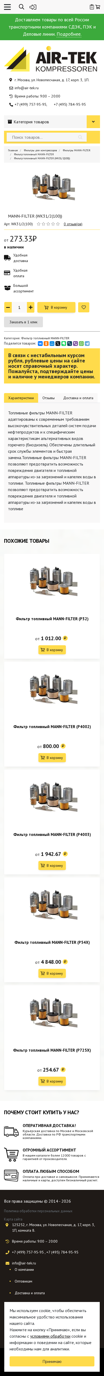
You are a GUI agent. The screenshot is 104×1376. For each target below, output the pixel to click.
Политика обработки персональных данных (38, 1211)
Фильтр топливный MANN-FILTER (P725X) (52, 1050)
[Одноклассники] (46, 343)
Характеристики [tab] (21, 397)
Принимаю (52, 1361)
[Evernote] (63, 343)
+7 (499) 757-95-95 (30, 104)
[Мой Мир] (52, 343)
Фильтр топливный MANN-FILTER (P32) (52, 618)
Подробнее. (69, 34)
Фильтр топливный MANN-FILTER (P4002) (52, 726)
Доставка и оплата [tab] (78, 397)
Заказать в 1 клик (23, 322)
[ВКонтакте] (40, 343)
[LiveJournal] (69, 343)
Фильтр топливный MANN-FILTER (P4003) (52, 834)
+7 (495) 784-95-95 (70, 104)
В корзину (59, 307)
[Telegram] (87, 343)
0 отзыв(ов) (73, 224)
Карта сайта (13, 1219)
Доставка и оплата (30, 1293)
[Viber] (75, 343)
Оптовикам (23, 1281)
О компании (24, 1269)
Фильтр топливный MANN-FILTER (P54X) (52, 942)
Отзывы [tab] (48, 397)
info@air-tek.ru (27, 87)
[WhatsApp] (81, 343)
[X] (57, 343)
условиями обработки (50, 1336)
